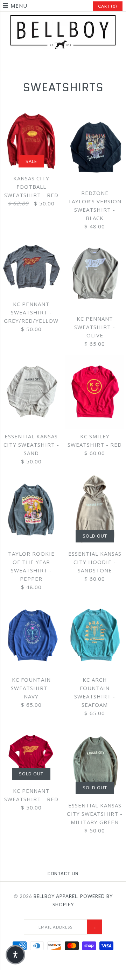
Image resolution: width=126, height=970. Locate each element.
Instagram (63, 62)
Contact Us (63, 873)
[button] (15, 954)
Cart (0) (107, 6)
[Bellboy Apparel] (63, 18)
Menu (18, 5)
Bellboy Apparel (55, 896)
